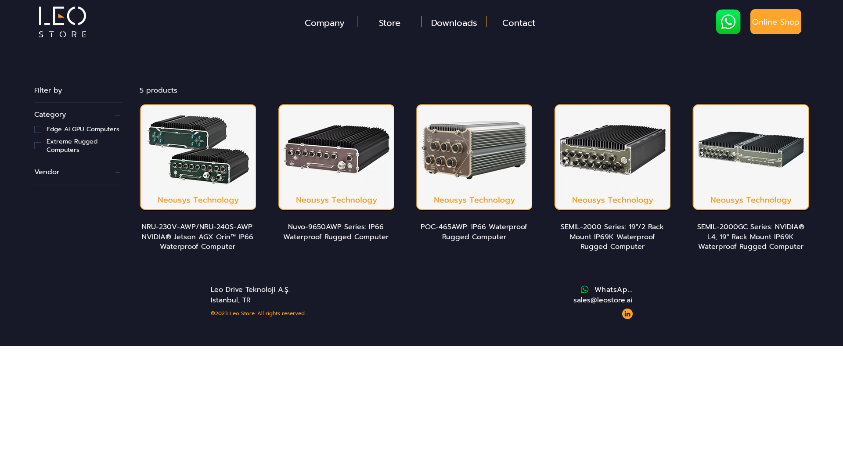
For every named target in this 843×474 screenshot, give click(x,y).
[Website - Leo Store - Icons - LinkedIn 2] (627, 314)
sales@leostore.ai (602, 300)
